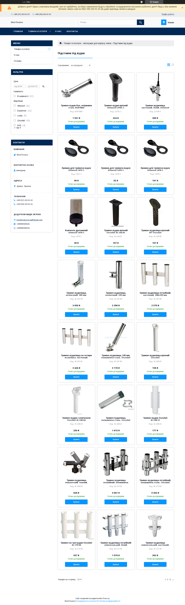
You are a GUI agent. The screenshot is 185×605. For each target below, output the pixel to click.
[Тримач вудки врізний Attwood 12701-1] (115, 87)
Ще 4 (18, 128)
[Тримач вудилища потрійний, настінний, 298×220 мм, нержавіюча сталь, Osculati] (155, 274)
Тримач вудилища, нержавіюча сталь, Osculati (115, 419)
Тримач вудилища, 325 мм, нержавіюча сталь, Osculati (115, 356)
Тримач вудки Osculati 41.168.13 (155, 419)
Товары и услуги (37, 31)
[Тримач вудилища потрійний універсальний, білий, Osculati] (115, 524)
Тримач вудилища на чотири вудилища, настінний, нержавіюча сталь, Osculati (76, 357)
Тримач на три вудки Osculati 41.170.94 (76, 544)
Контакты (72, 31)
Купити (76, 127)
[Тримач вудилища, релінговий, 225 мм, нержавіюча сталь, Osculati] (115, 274)
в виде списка (172, 65)
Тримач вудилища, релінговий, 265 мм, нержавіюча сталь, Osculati (76, 295)
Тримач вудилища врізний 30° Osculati (155, 231)
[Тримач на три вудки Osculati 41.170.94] (76, 524)
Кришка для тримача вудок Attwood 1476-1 (115, 169)
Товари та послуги (72, 43)
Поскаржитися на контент (86, 601)
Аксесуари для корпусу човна (97, 43)
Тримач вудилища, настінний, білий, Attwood (155, 106)
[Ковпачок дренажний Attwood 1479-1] (76, 212)
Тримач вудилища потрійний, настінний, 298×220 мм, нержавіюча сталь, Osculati (155, 295)
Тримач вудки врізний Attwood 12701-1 (116, 106)
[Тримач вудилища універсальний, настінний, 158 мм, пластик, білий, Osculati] (155, 524)
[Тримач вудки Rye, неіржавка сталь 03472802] (76, 87)
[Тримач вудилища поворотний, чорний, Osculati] (76, 462)
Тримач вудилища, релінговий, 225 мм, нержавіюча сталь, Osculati (115, 295)
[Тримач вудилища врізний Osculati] (155, 337)
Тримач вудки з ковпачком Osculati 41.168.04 (76, 419)
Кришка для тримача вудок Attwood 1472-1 (76, 169)
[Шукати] (140, 22)
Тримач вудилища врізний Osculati (155, 356)
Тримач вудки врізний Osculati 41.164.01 (116, 231)
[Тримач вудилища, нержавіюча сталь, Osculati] (115, 399)
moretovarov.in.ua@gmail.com (29, 220)
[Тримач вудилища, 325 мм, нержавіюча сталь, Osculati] (115, 337)
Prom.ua (106, 598)
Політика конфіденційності (109, 601)
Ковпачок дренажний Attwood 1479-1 (76, 231)
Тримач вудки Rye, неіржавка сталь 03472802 (76, 106)
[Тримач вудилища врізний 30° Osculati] (155, 212)
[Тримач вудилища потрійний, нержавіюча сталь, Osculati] (155, 462)
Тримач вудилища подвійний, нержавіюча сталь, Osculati (115, 482)
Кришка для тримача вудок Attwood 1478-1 (155, 169)
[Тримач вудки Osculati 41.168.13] (155, 399)
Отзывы (17, 61)
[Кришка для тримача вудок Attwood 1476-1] (115, 149)
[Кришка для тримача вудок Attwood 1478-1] (155, 149)
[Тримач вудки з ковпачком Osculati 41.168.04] (76, 399)
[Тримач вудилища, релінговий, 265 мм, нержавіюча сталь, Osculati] (76, 274)
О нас (58, 31)
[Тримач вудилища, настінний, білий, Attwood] (155, 87)
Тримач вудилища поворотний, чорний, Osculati (76, 482)
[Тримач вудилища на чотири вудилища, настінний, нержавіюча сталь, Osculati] (76, 337)
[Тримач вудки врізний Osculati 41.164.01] (115, 212)
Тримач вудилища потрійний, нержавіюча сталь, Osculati (155, 481)
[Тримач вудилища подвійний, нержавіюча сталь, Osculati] (115, 462)
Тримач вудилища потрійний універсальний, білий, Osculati (115, 545)
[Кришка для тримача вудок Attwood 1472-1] (76, 149)
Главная (18, 31)
